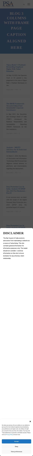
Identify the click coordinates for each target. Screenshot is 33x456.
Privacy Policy (9, 434)
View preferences (16, 451)
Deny (16, 446)
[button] (30, 421)
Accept (16, 441)
